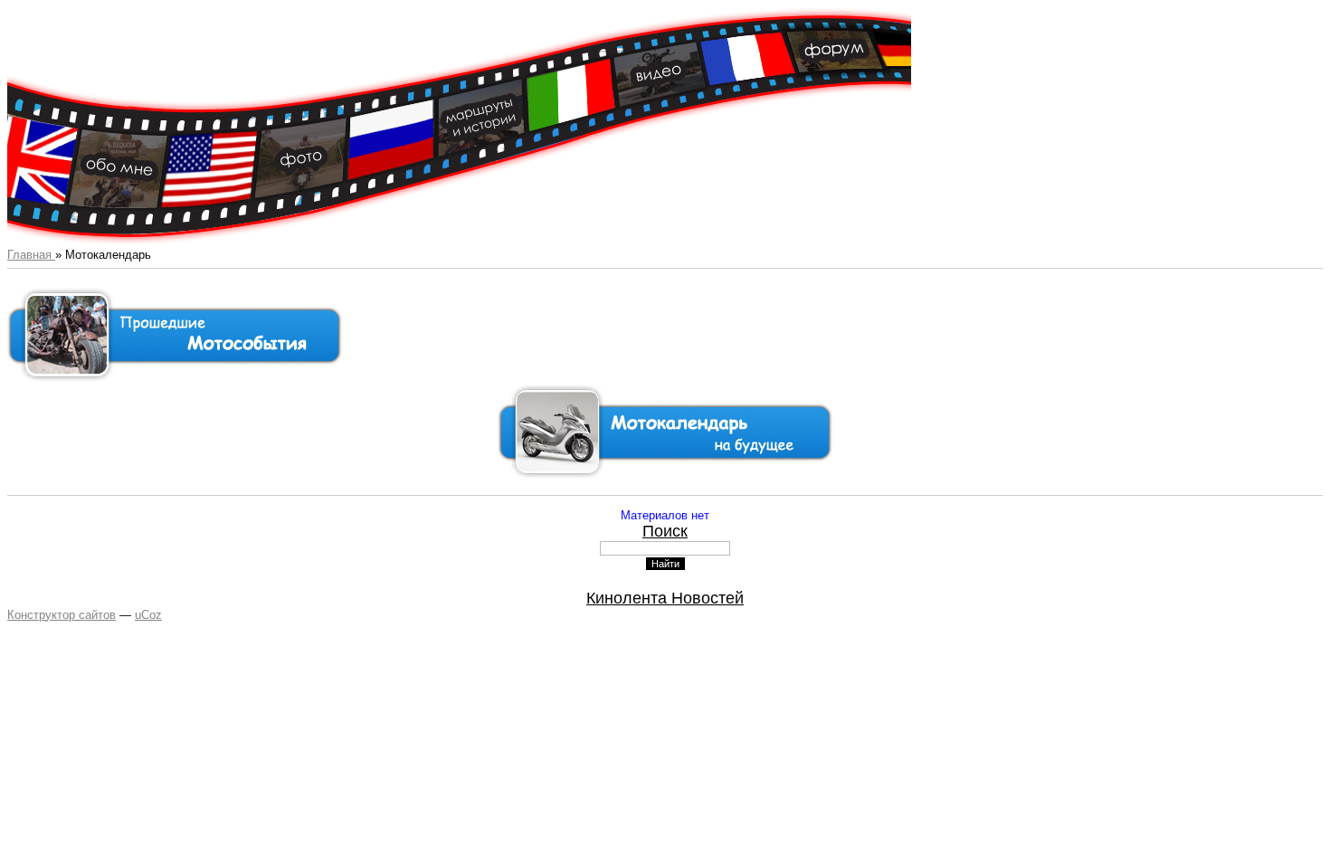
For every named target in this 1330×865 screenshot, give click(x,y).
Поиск (665, 531)
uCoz (148, 615)
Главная (31, 254)
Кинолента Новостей (665, 598)
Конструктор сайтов (61, 615)
